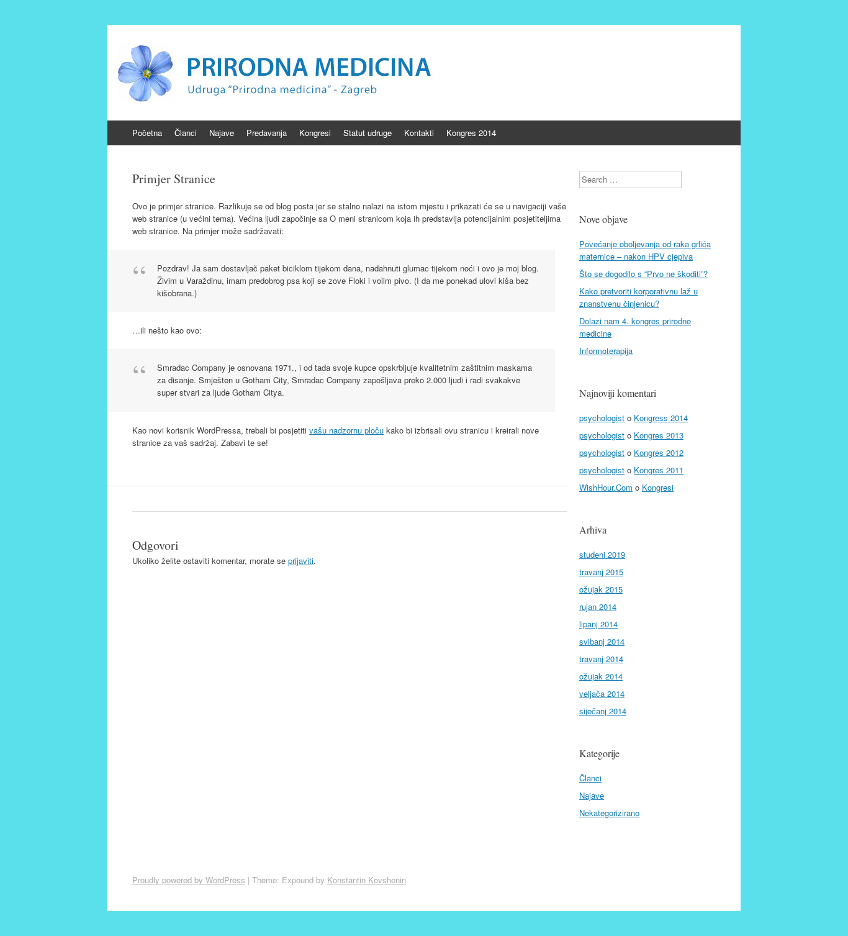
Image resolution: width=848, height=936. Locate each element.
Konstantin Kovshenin (366, 880)
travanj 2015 (601, 572)
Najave (221, 133)
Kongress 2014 (661, 418)
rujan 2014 (597, 606)
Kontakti (419, 133)
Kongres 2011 (658, 470)
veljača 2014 (602, 693)
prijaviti (300, 560)
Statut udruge (367, 133)
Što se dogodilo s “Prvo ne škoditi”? (643, 273)
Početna (147, 133)
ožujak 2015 (601, 589)
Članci (185, 133)
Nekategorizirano (609, 813)
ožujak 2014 (601, 676)
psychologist (602, 418)
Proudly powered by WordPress (188, 880)
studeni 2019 (602, 554)
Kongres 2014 (471, 133)
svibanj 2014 (602, 641)
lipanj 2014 (598, 624)
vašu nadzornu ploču (346, 430)
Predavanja (266, 133)
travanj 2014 (601, 659)
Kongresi (315, 133)
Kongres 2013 (658, 435)
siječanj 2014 (602, 711)
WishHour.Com (606, 487)
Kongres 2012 (658, 452)
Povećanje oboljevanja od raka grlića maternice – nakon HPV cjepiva (645, 250)
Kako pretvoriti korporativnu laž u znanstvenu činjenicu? (638, 297)
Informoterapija (606, 351)
